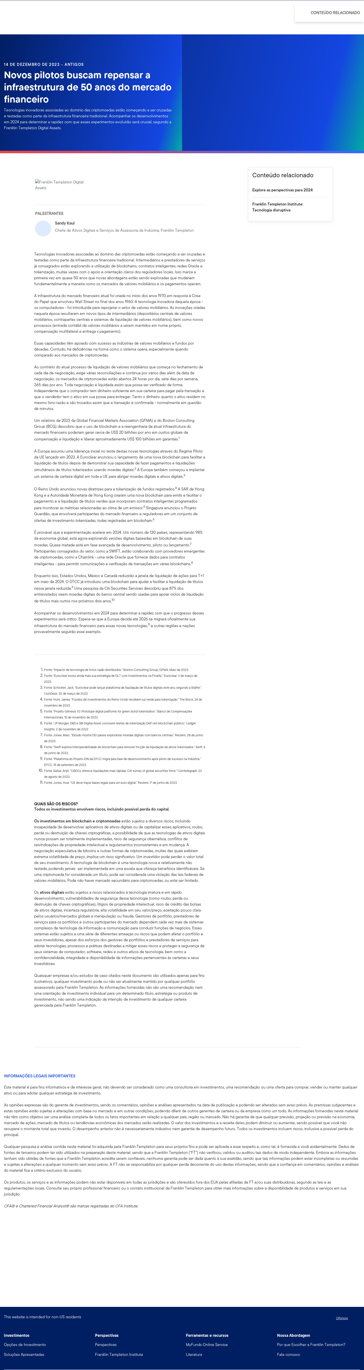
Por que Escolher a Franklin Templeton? (311, 1344)
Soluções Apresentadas (24, 1354)
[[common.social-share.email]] (62, 1021)
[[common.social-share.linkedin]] (46, 1021)
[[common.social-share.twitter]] (54, 1021)
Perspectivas (106, 1344)
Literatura (194, 1354)
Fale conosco (288, 1354)
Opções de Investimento (25, 1344)
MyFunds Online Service (207, 1344)
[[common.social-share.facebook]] (38, 1021)
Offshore (342, 1318)
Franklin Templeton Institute (119, 1354)
